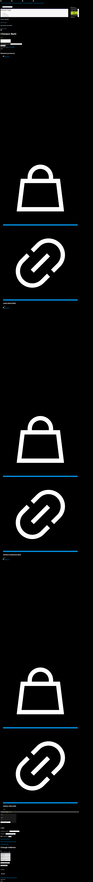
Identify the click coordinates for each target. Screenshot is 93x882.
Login (10, 836)
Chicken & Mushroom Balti (12, 554)
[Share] (2, 879)
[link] (12, 6)
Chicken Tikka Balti (9, 806)
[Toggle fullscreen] (3, 879)
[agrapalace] (22, 3)
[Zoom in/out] (4, 879)
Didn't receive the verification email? (8, 841)
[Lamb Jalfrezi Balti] (40, 103)
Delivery (2, 852)
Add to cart (3, 45)
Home (4, 13)
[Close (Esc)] (1, 879)
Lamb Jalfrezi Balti (9, 303)
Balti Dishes (5, 14)
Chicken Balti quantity (5, 43)
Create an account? (5, 844)
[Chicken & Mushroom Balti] (40, 354)
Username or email (5, 831)
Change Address (4, 865)
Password (3, 833)
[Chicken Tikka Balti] (40, 606)
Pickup (7, 852)
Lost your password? (5, 839)
